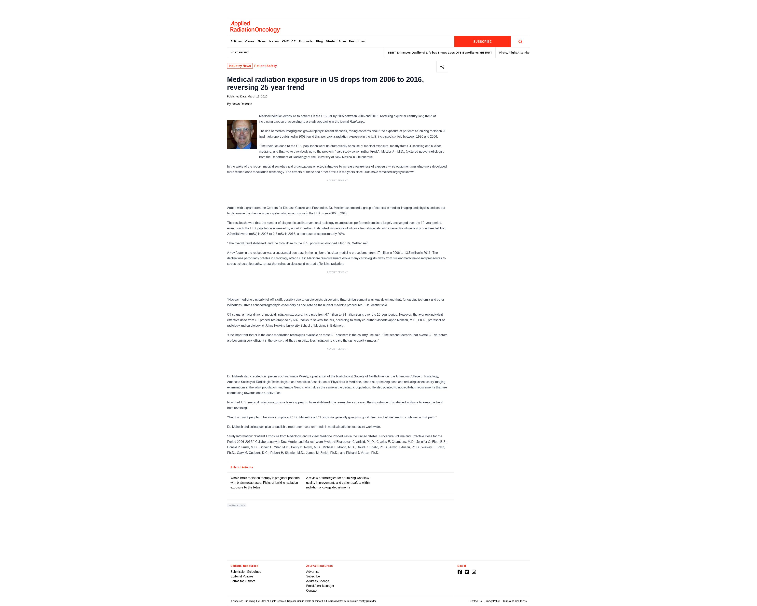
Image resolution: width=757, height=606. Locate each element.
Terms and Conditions (515, 601)
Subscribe (313, 576)
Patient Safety (265, 66)
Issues (274, 41)
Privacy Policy (492, 601)
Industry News (240, 66)
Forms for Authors (242, 581)
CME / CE (289, 41)
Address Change (317, 581)
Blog (319, 41)
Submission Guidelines (245, 571)
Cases (250, 41)
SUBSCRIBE (482, 41)
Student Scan (336, 41)
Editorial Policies (241, 576)
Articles (236, 41)
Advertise (313, 571)
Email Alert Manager (320, 585)
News (262, 41)
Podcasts (306, 41)
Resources (357, 41)
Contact (311, 590)
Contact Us (476, 601)
